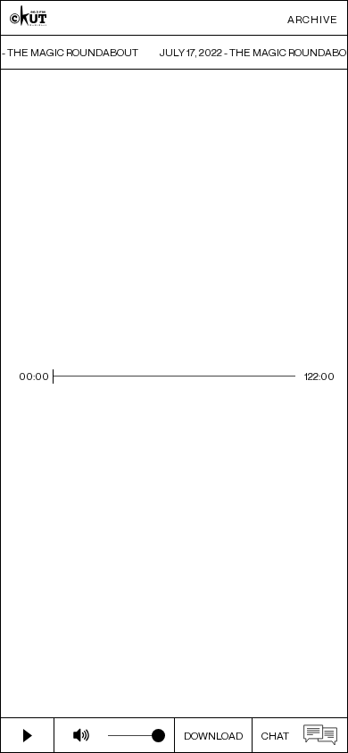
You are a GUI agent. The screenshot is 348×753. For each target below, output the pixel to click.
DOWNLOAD (213, 735)
